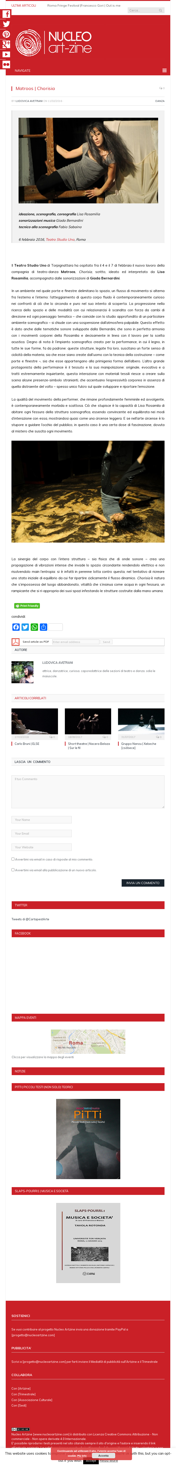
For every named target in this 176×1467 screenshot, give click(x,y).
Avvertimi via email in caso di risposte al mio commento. (54, 859)
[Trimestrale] (27, 1394)
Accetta (103, 1455)
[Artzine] (24, 1388)
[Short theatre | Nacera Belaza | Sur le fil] (88, 723)
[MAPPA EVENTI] (88, 1042)
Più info (82, 1455)
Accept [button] (91, 1460)
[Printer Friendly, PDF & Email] (27, 607)
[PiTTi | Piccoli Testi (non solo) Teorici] (88, 1139)
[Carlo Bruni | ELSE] (34, 723)
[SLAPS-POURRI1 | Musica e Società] (88, 1243)
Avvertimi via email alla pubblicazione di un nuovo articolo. (56, 870)
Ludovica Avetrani (29, 101)
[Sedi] (22, 1405)
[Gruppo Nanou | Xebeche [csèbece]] (141, 723)
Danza (160, 101)
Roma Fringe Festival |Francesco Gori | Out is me (84, 5)
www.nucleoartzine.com (51, 1434)
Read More (109, 1460)
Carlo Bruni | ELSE (27, 744)
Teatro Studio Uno (60, 239)
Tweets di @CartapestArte (30, 919)
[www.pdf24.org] (15, 641)
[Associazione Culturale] (35, 1400)
